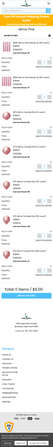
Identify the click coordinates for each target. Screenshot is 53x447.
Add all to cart (26, 295)
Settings (7, 443)
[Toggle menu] (3, 3)
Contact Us (7, 359)
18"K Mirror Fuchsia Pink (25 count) (29, 181)
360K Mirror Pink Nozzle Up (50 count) (31, 42)
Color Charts (8, 384)
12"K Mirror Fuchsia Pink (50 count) (29, 216)
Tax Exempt (8, 388)
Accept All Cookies (38, 443)
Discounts (7, 363)
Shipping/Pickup (10, 392)
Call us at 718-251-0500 (26, 330)
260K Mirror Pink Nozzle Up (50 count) (31, 77)
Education (7, 379)
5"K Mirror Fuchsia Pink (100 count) (29, 251)
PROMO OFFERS (9, 367)
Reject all (21, 443)
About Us (6, 354)
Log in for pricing (44, 66)
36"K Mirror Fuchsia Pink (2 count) (29, 112)
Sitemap (6, 401)
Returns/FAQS (9, 397)
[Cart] (49, 3)
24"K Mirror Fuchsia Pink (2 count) (29, 146)
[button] (49, 36)
